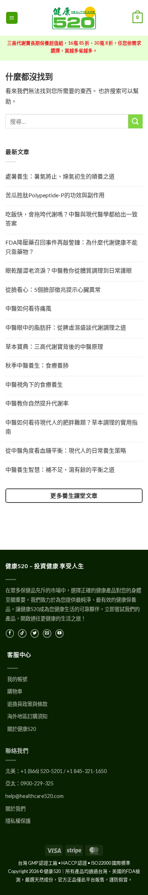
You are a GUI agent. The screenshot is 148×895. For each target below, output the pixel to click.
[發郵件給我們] (47, 633)
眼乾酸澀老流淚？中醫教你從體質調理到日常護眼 (68, 270)
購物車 (14, 691)
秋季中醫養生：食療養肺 (37, 365)
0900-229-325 (37, 783)
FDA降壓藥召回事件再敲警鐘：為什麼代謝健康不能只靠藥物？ (71, 247)
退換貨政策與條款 (27, 704)
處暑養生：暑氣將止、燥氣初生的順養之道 (60, 176)
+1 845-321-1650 (86, 771)
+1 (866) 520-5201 (41, 771)
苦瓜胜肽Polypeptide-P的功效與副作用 (55, 195)
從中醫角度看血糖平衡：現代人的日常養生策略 (65, 450)
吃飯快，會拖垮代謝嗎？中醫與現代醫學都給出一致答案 (71, 219)
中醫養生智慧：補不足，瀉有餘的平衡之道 (60, 469)
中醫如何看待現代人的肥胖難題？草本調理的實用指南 (71, 427)
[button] (12, 18)
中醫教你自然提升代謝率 (37, 403)
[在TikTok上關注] (22, 633)
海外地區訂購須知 (27, 716)
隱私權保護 (18, 821)
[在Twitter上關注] (35, 633)
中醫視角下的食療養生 (34, 384)
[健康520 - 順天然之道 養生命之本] (74, 18)
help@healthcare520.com (34, 796)
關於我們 (15, 809)
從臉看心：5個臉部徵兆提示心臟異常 (53, 289)
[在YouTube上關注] (59, 633)
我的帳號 (17, 679)
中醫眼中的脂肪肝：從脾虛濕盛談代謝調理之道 (65, 327)
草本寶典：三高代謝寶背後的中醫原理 (54, 346)
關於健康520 (21, 729)
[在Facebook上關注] (10, 633)
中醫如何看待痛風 (28, 308)
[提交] (135, 121)
